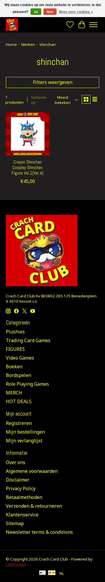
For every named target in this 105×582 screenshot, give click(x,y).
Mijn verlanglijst (24, 440)
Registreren (19, 423)
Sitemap (15, 523)
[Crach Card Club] (12, 24)
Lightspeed (16, 564)
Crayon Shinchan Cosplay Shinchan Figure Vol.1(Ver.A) (27, 167)
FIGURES (15, 349)
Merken (28, 44)
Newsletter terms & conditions (39, 532)
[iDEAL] (51, 573)
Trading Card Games (28, 340)
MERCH (14, 392)
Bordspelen (18, 375)
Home (11, 44)
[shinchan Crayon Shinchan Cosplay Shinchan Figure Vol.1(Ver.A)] (28, 134)
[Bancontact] (42, 573)
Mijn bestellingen (25, 432)
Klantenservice (22, 514)
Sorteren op (39, 100)
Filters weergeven (52, 82)
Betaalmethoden (24, 497)
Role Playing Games (27, 384)
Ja (36, 12)
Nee (50, 12)
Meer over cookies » (76, 12)
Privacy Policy (21, 488)
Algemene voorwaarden (32, 471)
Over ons (15, 462)
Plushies (15, 331)
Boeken (14, 366)
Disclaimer (17, 480)
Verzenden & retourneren (34, 506)
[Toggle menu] (93, 24)
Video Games (20, 358)
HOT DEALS (19, 401)
